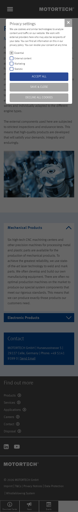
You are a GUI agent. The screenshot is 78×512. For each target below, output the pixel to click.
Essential (19, 53)
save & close (39, 87)
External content (22, 58)
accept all (39, 76)
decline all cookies (39, 97)
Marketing (19, 63)
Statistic (18, 69)
